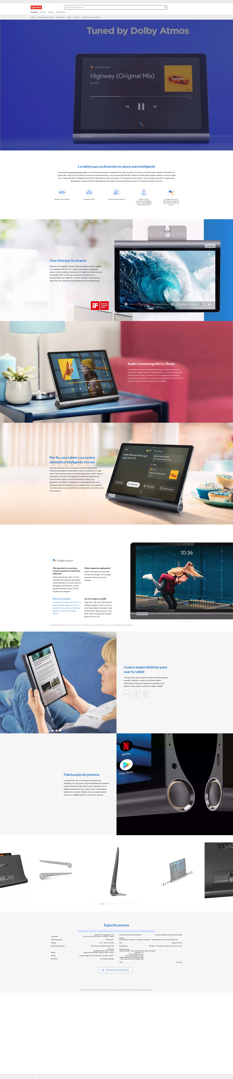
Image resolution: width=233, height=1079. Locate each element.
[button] (165, 7)
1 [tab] (53, 731)
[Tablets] (72, 17)
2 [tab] (56, 731)
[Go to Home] (36, 7)
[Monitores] (80, 17)
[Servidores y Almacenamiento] (100, 17)
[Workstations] (65, 17)
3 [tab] (60, 731)
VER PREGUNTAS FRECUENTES (117, 970)
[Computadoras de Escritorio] (55, 17)
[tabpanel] (58, 682)
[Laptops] (36, 17)
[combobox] (114, 7)
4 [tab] (64, 731)
